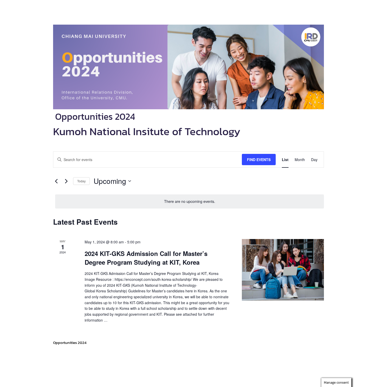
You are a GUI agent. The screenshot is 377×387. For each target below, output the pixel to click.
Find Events (259, 159)
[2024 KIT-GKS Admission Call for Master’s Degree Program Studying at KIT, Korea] (283, 270)
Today (81, 181)
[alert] (189, 201)
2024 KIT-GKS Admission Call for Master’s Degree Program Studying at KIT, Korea (146, 257)
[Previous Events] (56, 181)
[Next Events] (66, 181)
